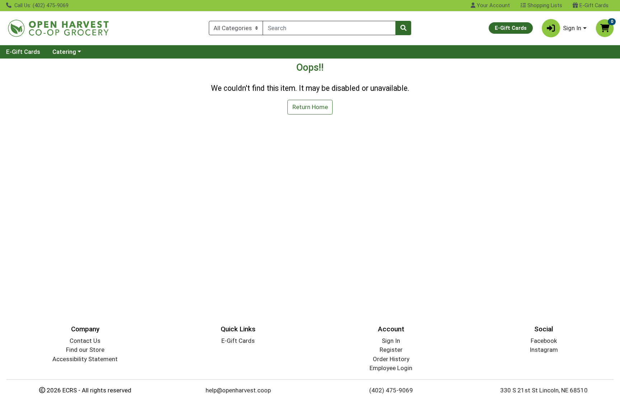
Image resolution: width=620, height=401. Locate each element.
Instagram (544, 349)
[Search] (403, 28)
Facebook (544, 340)
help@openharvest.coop (238, 390)
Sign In (391, 340)
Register (391, 349)
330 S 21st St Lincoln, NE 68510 (544, 390)
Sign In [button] (572, 28)
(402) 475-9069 (391, 390)
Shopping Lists (544, 5)
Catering (64, 51)
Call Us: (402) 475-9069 (41, 5)
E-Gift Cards (593, 5)
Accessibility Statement (85, 359)
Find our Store (85, 349)
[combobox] (329, 28)
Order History (391, 359)
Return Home (310, 107)
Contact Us (85, 340)
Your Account (492, 5)
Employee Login (391, 368)
